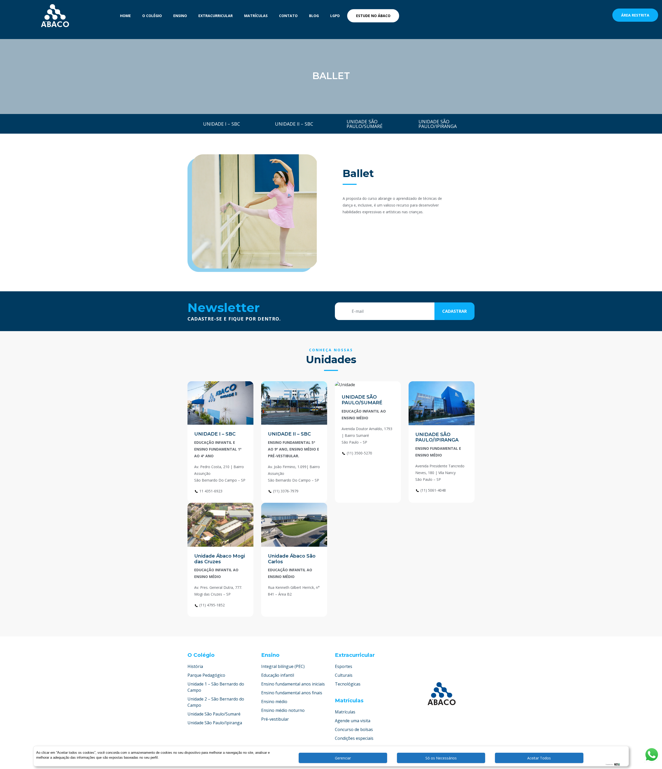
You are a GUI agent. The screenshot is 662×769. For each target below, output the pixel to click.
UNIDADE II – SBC (289, 434)
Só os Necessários (441, 758)
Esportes (343, 666)
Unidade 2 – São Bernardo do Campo (215, 702)
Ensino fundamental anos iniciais (293, 684)
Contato (288, 15)
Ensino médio (274, 701)
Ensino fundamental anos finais (291, 693)
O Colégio (152, 15)
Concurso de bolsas (354, 729)
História (195, 666)
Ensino (180, 15)
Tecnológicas (347, 684)
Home (125, 15)
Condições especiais (354, 738)
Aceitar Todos (539, 758)
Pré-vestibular (275, 719)
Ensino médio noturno (283, 710)
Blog (314, 15)
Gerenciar (343, 758)
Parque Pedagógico (206, 675)
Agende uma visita (352, 721)
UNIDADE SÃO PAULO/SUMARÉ (362, 400)
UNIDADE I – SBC (215, 434)
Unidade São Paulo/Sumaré (213, 714)
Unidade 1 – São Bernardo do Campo (215, 687)
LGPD (335, 15)
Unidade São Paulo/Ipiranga (214, 723)
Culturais (343, 675)
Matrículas (256, 15)
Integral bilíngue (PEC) (283, 666)
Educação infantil (277, 675)
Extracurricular (215, 15)
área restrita (635, 15)
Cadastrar (454, 311)
